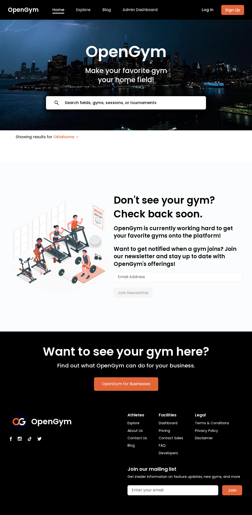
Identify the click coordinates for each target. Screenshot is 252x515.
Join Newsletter (133, 293)
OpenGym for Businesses (126, 384)
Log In (207, 10)
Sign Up (232, 10)
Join (232, 490)
